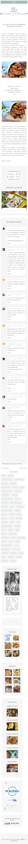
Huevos (12, 522)
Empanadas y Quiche (7, 510)
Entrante (4, 514)
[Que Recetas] (12, 808)
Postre (17, 541)
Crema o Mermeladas (7, 498)
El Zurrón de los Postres (12, 734)
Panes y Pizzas (12, 533)
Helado (11, 518)
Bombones (14, 487)
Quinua (16, 545)
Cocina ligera (5, 495)
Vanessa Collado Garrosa (13, 249)
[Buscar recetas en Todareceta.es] (12, 806)
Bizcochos (4, 483)
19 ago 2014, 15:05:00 (15, 308)
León (18, 522)
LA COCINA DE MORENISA (12, 747)
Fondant (12, 514)
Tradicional (5, 560)
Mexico (3, 529)
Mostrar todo (17, 774)
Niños (17, 529)
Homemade (4, 522)
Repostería (4, 553)
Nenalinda (9, 358)
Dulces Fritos (20, 506)
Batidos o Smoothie (7, 479)
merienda (17, 526)
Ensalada (17, 510)
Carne (22, 487)
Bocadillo (13, 483)
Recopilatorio (16, 549)
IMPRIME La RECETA (15, 179)
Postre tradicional (6, 545)
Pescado (4, 541)
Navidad (11, 529)
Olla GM (4, 533)
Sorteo (20, 553)
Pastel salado (21, 537)
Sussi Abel (9, 396)
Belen (8, 308)
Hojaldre (19, 518)
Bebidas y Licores (19, 479)
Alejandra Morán (11, 425)
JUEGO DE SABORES (12, 761)
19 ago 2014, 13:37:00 (17, 279)
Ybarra (22, 90)
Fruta (18, 514)
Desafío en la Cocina (16, 502)
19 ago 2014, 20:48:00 (18, 358)
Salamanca (13, 553)
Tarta (3, 557)
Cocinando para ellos (12, 720)
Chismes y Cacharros (7, 491)
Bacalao (10, 475)
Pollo (10, 541)
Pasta (13, 537)
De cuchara (5, 502)
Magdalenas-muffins (7, 526)
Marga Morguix (11, 407)
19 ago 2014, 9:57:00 (15, 228)
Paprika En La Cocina (12, 706)
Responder (9, 243)
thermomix (10, 557)
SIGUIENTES (5, 468)
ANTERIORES (23, 468)
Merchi (9, 377)
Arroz (3, 475)
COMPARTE (11, 174)
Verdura (13, 560)
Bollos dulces (5, 487)
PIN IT (19, 176)
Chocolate (18, 491)
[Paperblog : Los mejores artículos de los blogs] (12, 800)
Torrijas (19, 557)
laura (8, 228)
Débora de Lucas (11, 294)
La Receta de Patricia (12, 325)
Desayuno (4, 506)
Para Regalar (5, 537)
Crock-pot (17, 498)
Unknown (9, 279)
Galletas (4, 518)
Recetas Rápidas (5, 549)
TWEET (19, 174)
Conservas (14, 495)
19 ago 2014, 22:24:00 (17, 396)
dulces (11, 506)
